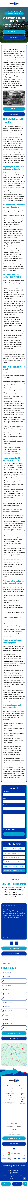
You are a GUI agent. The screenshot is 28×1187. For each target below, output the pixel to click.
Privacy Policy (8, 1176)
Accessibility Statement (11, 1179)
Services (22, 1091)
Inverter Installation (10, 1100)
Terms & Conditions (18, 1176)
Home (7, 11)
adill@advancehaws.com (14, 1134)
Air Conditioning (16, 11)
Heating (10, 1091)
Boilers (10, 1097)
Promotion (22, 1103)
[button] (25, 1184)
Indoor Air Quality (10, 1093)
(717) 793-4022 (14, 1132)
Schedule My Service (14, 31)
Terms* (13, 829)
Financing (22, 1097)
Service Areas (22, 1094)
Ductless (10, 1095)
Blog (22, 1088)
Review (22, 1101)
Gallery (22, 1099)
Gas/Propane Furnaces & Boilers (10, 1102)
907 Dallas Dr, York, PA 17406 (14, 1126)
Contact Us (22, 1106)
